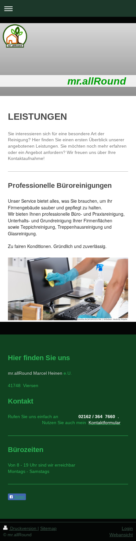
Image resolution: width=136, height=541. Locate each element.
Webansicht (121, 534)
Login (127, 528)
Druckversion (23, 528)
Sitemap (48, 528)
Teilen (19, 497)
